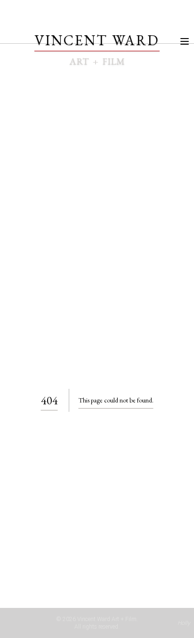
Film (113, 61)
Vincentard (97, 40)
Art (79, 61)
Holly (184, 623)
